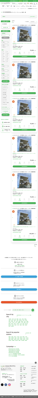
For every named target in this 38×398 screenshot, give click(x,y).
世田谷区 (20, 320)
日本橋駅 (21, 339)
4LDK (4, 61)
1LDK (7, 53)
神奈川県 (24, 367)
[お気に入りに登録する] (14, 42)
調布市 (12, 323)
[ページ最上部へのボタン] (36, 363)
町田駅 (23, 336)
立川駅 (26, 336)
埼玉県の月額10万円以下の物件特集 (14, 352)
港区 (15, 318)
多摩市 (23, 324)
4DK (7, 59)
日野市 (23, 323)
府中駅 (24, 337)
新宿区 (17, 318)
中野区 (26, 320)
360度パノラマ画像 (6, 102)
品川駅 (21, 336)
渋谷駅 (15, 336)
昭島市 (10, 323)
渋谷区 (23, 320)
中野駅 (10, 337)
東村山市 (26, 323)
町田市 (15, 323)
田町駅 (18, 339)
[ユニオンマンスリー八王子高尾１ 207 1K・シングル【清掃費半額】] (24, 181)
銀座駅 (12, 339)
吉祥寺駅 (10, 340)
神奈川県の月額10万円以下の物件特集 (14, 350)
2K (3, 54)
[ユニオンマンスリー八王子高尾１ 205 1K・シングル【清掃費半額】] (24, 34)
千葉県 (24, 369)
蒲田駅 (15, 337)
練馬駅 (26, 340)
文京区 (20, 318)
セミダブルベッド (5, 87)
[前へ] (13, 34)
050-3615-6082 (19, 265)
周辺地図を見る (12, 380)
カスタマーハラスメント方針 (19, 396)
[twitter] (2, 384)
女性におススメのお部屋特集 (13, 354)
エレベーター (5, 100)
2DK (7, 54)
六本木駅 (27, 337)
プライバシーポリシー (7, 396)
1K (7, 51)
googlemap (11, 379)
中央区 (13, 318)
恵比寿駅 (16, 340)
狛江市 (18, 324)
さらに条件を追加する (5, 112)
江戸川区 (10, 322)
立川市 (16, 322)
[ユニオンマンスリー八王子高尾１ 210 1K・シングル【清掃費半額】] (24, 144)
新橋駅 (19, 340)
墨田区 (25, 318)
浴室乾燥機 (4, 97)
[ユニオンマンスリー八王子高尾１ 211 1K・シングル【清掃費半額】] (24, 107)
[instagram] (9, 384)
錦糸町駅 (21, 337)
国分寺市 (10, 324)
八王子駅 (17, 336)
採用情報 (13, 396)
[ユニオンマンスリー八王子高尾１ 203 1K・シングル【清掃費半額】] (24, 71)
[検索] (33, 310)
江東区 (10, 320)
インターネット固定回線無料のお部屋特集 (15, 353)
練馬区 (22, 321)
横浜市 (25, 377)
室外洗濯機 (4, 94)
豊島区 (12, 321)
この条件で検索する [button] (5, 81)
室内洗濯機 (4, 92)
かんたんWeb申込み (19, 302)
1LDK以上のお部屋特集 (21, 354)
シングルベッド (5, 86)
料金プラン (11, 6)
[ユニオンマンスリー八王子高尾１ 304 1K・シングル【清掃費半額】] (24, 217)
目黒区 (15, 320)
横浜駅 (24, 385)
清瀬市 (21, 324)
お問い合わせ (34, 6)
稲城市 (26, 324)
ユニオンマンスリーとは (23, 6)
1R (3, 51)
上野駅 (18, 337)
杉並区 (10, 321)
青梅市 (25, 322)
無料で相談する (19, 289)
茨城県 (21, 371)
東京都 (21, 367)
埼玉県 (21, 369)
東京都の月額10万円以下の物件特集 (14, 348)
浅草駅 (10, 339)
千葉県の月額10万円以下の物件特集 (14, 351)
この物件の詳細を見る (24, 56)
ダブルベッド (5, 89)
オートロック (5, 99)
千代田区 (10, 318)
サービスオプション (34, 372)
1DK (3, 53)
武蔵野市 (19, 322)
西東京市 (12, 326)
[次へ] (36, 34)
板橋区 (19, 321)
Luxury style (5, 104)
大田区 (17, 320)
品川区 (12, 320)
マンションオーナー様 (27, 6)
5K (7, 61)
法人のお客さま (31, 6)
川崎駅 (21, 386)
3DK (3, 58)
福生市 (15, 324)
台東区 (23, 318)
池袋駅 (12, 336)
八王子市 (17, 47)
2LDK (4, 56)
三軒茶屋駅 (22, 340)
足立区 (25, 321)
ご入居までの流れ (8, 6)
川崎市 (21, 378)
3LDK (7, 58)
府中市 (27, 322)
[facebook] (6, 384)
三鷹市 (22, 322)
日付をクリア (6, 37)
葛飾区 (27, 321)
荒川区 (17, 321)
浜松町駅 (15, 339)
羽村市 (10, 326)
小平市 (21, 323)
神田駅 (24, 339)
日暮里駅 (13, 340)
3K (7, 56)
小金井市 (17, 323)
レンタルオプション (34, 370)
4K (3, 59)
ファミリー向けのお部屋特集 (13, 356)
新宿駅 (10, 336)
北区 (14, 321)
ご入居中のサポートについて (34, 378)
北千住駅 (27, 339)
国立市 (13, 324)
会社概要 (2, 396)
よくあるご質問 (14, 6)
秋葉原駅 (12, 337)
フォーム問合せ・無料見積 (19, 276)
